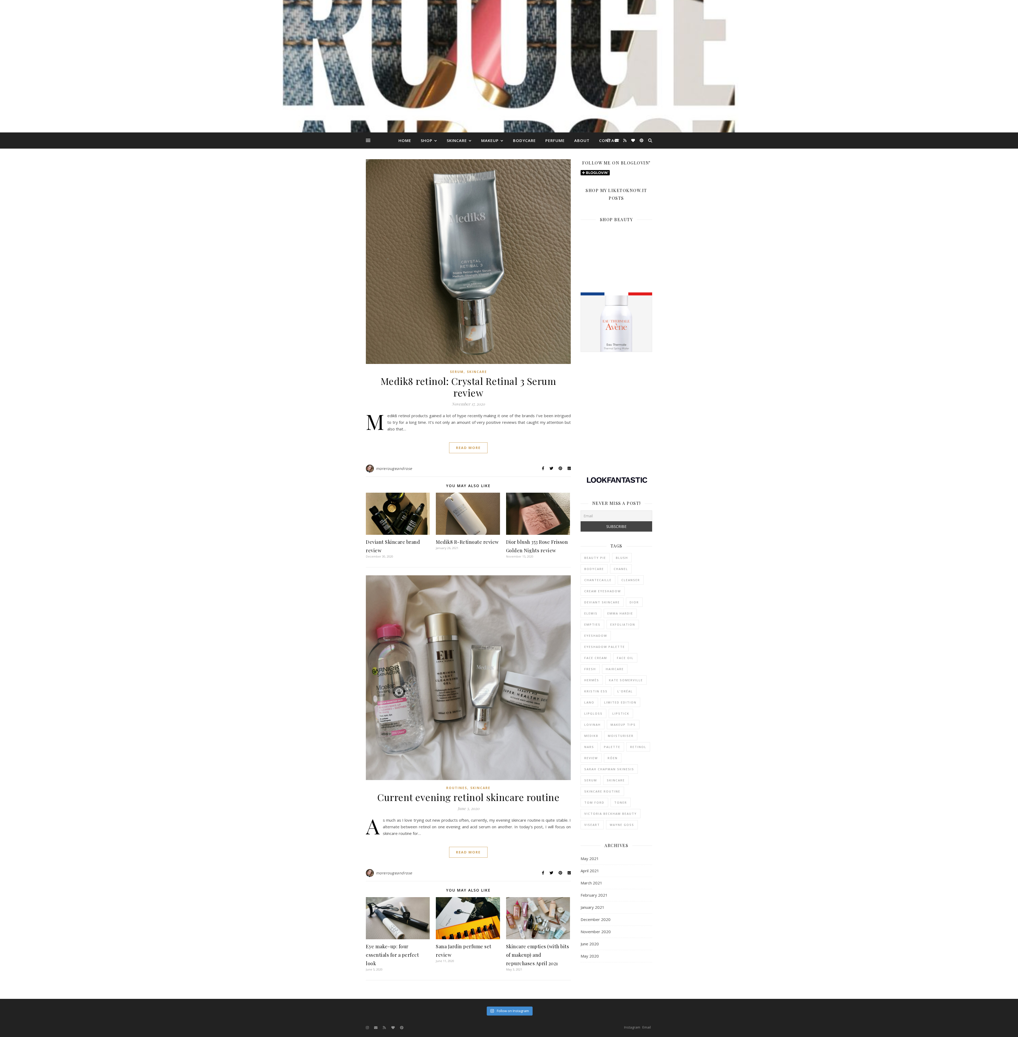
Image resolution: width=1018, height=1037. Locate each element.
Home (404, 140)
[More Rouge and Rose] (509, 66)
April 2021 (590, 870)
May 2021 (590, 858)
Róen (613, 758)
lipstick (620, 713)
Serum (457, 372)
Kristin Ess (596, 691)
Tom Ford (594, 802)
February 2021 (594, 895)
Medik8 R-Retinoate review (467, 542)
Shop (426, 140)
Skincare (457, 140)
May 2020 (590, 956)
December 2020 (596, 919)
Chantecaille (598, 580)
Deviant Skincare (602, 602)
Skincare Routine (602, 791)
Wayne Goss (622, 825)
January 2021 (592, 907)
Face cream (595, 658)
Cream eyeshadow (602, 591)
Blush (622, 558)
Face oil (625, 658)
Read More (468, 447)
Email (646, 1027)
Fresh (590, 669)
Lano (589, 702)
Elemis (591, 613)
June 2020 (590, 943)
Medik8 (591, 736)
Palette (612, 747)
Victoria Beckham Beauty (610, 814)
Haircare (615, 669)
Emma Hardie (620, 613)
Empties (592, 624)
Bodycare (524, 140)
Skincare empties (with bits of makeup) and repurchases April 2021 (537, 955)
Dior (634, 602)
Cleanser (630, 580)
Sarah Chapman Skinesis (609, 769)
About (582, 140)
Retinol (638, 747)
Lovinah (592, 725)
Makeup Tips (623, 725)
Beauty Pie (595, 558)
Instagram (632, 1027)
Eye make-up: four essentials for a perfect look (392, 955)
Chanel (621, 569)
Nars (589, 747)
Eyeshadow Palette (604, 647)
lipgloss (593, 713)
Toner (620, 802)
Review (591, 758)
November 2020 (596, 931)
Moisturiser (621, 736)
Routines (456, 788)
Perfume (555, 140)
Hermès (591, 680)
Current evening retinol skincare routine (468, 797)
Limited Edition (620, 702)
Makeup (490, 140)
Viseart (592, 825)
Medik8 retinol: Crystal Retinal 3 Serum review (468, 387)
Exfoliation (622, 624)
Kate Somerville (626, 680)
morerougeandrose (394, 468)
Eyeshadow (595, 636)
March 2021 (591, 882)
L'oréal (625, 691)
